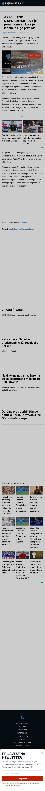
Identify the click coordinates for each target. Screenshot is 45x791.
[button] (42, 753)
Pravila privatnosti (14, 785)
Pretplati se (22, 779)
